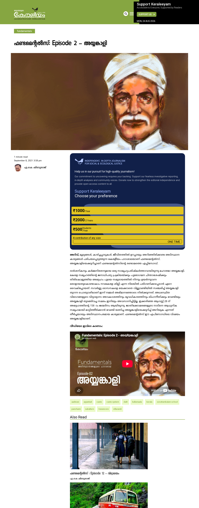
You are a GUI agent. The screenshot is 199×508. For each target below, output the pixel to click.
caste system (112, 402)
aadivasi (75, 402)
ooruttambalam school (167, 402)
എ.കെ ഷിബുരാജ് (80, 478)
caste (99, 402)
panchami (76, 409)
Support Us (145, 14)
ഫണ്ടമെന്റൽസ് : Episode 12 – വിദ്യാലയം (94, 474)
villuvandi (117, 409)
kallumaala (137, 402)
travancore (104, 409)
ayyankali (88, 402)
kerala (149, 402)
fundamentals (24, 31)
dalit (125, 402)
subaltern (89, 409)
